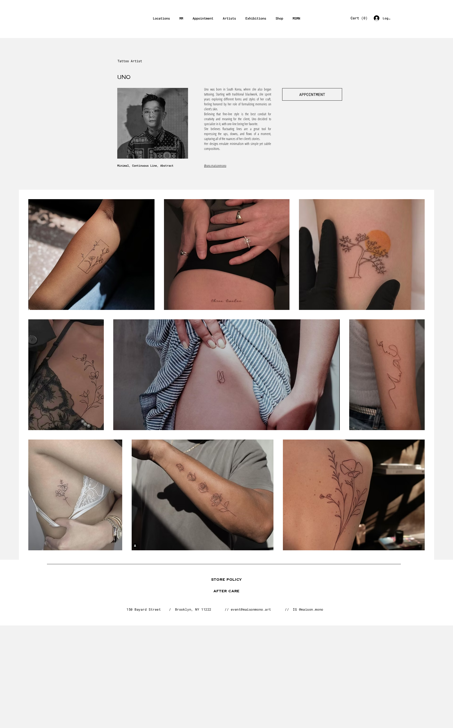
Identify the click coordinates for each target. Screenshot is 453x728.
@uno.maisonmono (215, 165)
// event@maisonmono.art (248, 609)
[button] (358, 18)
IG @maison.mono (308, 609)
